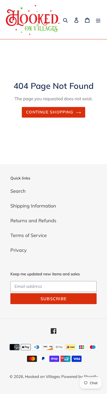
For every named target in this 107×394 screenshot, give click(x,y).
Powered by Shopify (79, 376)
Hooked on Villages (42, 376)
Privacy (18, 250)
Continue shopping (49, 112)
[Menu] (98, 19)
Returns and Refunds (33, 221)
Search (18, 191)
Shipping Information (33, 206)
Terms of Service (28, 235)
